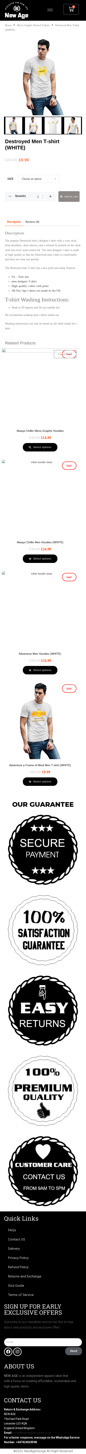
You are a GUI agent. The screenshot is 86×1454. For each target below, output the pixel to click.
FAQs (12, 1230)
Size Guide (16, 1285)
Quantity (20, 195)
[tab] (14, 222)
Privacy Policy (18, 1258)
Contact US (16, 1239)
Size (10, 178)
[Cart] (71, 9)
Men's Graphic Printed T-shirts (33, 25)
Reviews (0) (32, 221)
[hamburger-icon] (50, 10)
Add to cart (71, 196)
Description (14, 221)
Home (8, 25)
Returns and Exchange (24, 1276)
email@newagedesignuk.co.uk (32, 1432)
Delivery (14, 1249)
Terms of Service (21, 1295)
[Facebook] (8, 1352)
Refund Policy (18, 1267)
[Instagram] (17, 1352)
